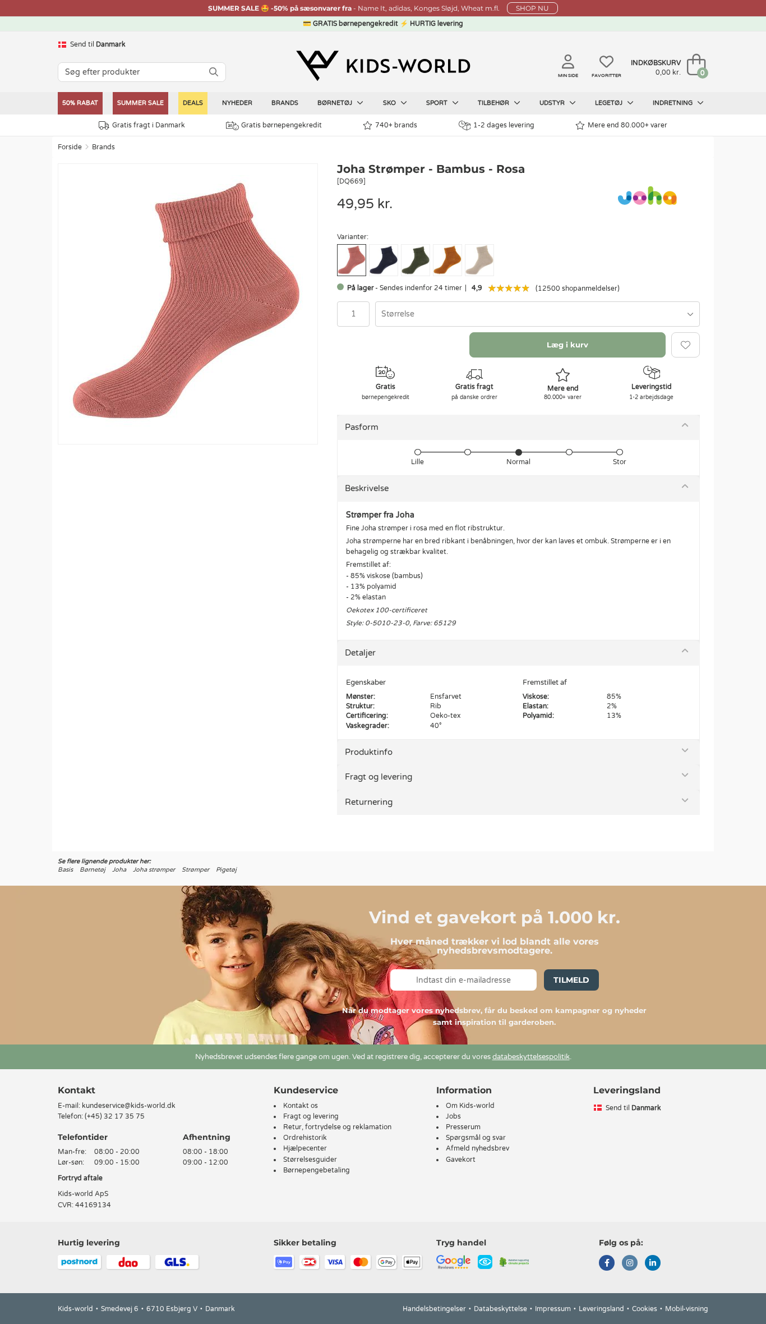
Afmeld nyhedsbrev (477, 1148)
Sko (390, 103)
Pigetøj (226, 869)
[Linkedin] (653, 1264)
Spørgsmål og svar (476, 1138)
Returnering (369, 802)
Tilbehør (494, 103)
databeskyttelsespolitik (531, 1056)
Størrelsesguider (310, 1159)
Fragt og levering (378, 777)
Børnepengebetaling (316, 1170)
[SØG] (213, 72)
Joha (119, 869)
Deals (193, 103)
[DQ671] (479, 260)
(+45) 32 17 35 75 (115, 1116)
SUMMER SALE (140, 103)
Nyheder (237, 103)
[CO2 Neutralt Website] (514, 1261)
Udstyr (552, 103)
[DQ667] (384, 260)
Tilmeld (571, 980)
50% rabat (80, 103)
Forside (70, 147)
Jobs (453, 1116)
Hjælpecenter (305, 1148)
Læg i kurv (567, 344)
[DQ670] (447, 260)
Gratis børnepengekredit (281, 125)
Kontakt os (300, 1106)
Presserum (463, 1127)
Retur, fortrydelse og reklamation (337, 1127)
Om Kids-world (470, 1106)
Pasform (362, 427)
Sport (437, 103)
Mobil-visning (686, 1309)
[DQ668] (416, 260)
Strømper (195, 869)
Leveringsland (601, 1309)
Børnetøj (335, 103)
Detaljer (360, 653)
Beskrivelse (367, 488)
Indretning (673, 103)
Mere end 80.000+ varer (627, 125)
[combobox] (537, 314)
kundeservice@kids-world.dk (129, 1106)
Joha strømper (154, 869)
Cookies (644, 1309)
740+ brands (396, 125)
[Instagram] (630, 1264)
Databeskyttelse (500, 1309)
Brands (284, 103)
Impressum (553, 1309)
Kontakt (76, 1090)
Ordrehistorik (305, 1138)
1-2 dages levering (503, 125)
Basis (65, 869)
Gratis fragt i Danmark (148, 125)
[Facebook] (607, 1264)
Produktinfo (369, 752)
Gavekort (461, 1159)
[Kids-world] (383, 66)
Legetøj (609, 103)
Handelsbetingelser (434, 1309)
